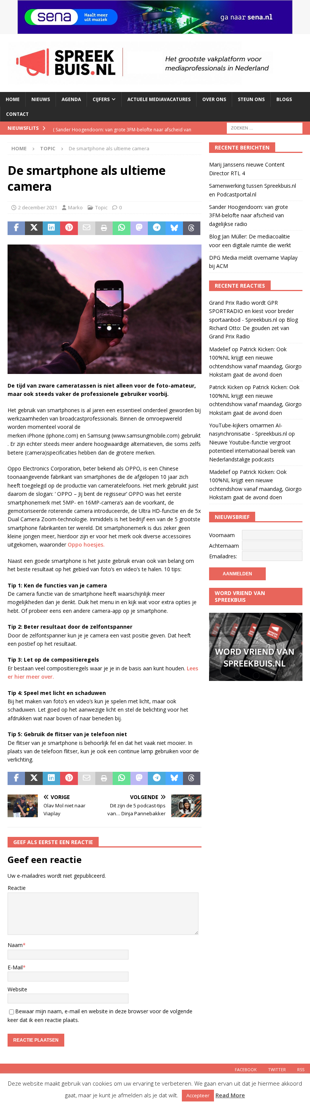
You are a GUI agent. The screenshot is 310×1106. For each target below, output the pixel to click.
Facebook (246, 1069)
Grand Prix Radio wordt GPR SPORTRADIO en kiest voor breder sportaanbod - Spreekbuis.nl (251, 311)
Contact (17, 114)
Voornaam (222, 535)
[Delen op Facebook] (16, 228)
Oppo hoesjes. (86, 544)
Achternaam (224, 545)
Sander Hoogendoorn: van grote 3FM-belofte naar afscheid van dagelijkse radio (248, 215)
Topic (101, 207)
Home (13, 99)
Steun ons (251, 99)
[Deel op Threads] (191, 228)
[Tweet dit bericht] (33, 228)
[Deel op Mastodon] (139, 228)
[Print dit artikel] (104, 228)
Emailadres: (223, 556)
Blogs (284, 99)
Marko (75, 207)
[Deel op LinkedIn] (51, 228)
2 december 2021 (37, 207)
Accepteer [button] (197, 1095)
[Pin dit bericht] (69, 228)
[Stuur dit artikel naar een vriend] (86, 228)
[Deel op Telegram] (156, 228)
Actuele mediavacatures (159, 99)
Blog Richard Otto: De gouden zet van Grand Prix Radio (253, 328)
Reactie (17, 887)
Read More (230, 1095)
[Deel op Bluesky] (174, 228)
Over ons (214, 99)
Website (17, 989)
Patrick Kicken (226, 387)
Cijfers (101, 99)
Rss (300, 1069)
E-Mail (15, 967)
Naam (15, 945)
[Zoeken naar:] (264, 127)
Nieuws (40, 99)
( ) (122, 134)
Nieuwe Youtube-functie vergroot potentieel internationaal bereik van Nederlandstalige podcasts (252, 451)
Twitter (277, 1069)
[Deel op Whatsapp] (121, 228)
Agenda (71, 99)
